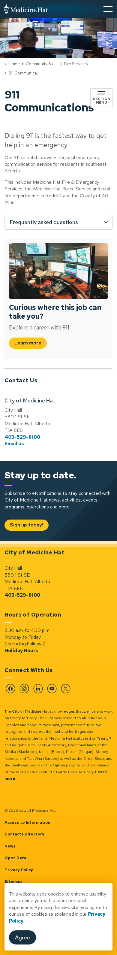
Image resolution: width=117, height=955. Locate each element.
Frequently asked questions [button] (44, 222)
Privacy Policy (18, 869)
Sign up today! (26, 525)
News (10, 846)
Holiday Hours (21, 650)
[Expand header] (108, 9)
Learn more (27, 343)
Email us (14, 444)
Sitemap (13, 881)
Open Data (15, 857)
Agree (22, 937)
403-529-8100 (22, 437)
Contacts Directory (24, 834)
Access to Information (27, 822)
